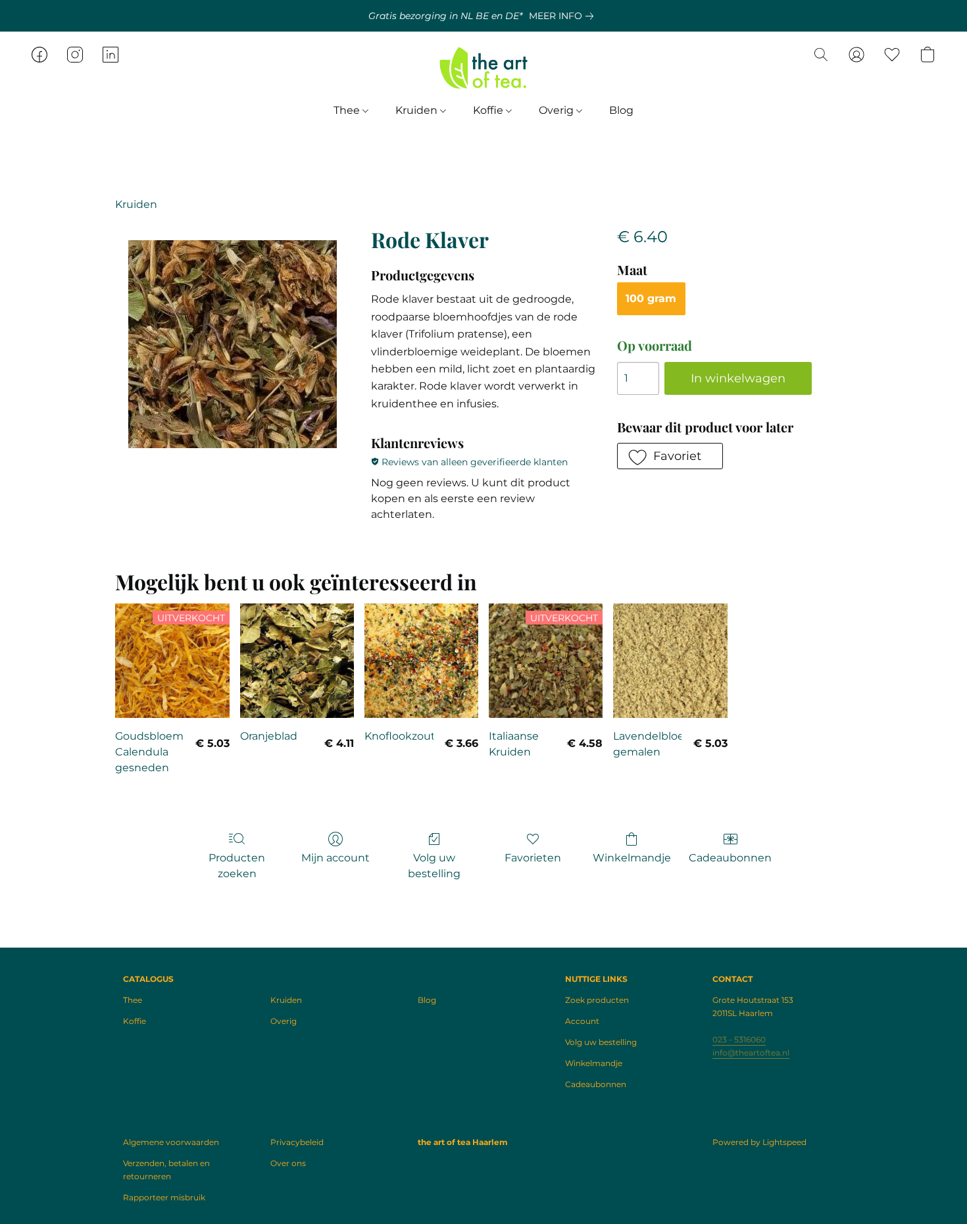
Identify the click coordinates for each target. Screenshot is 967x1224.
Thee (348, 110)
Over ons (288, 1163)
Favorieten (533, 858)
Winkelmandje (632, 858)
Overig (557, 110)
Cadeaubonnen (730, 858)
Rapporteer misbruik (164, 1197)
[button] (483, 67)
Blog (621, 110)
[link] (564, 16)
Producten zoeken (237, 866)
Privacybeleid (297, 1142)
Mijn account (335, 858)
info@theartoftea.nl (750, 1053)
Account (582, 1021)
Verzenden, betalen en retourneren (166, 1169)
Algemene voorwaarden (171, 1142)
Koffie (489, 110)
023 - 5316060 (739, 1039)
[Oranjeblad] (297, 660)
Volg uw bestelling (434, 866)
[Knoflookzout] (421, 660)
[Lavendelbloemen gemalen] (670, 660)
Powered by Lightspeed (759, 1142)
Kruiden (417, 110)
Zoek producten (597, 1000)
